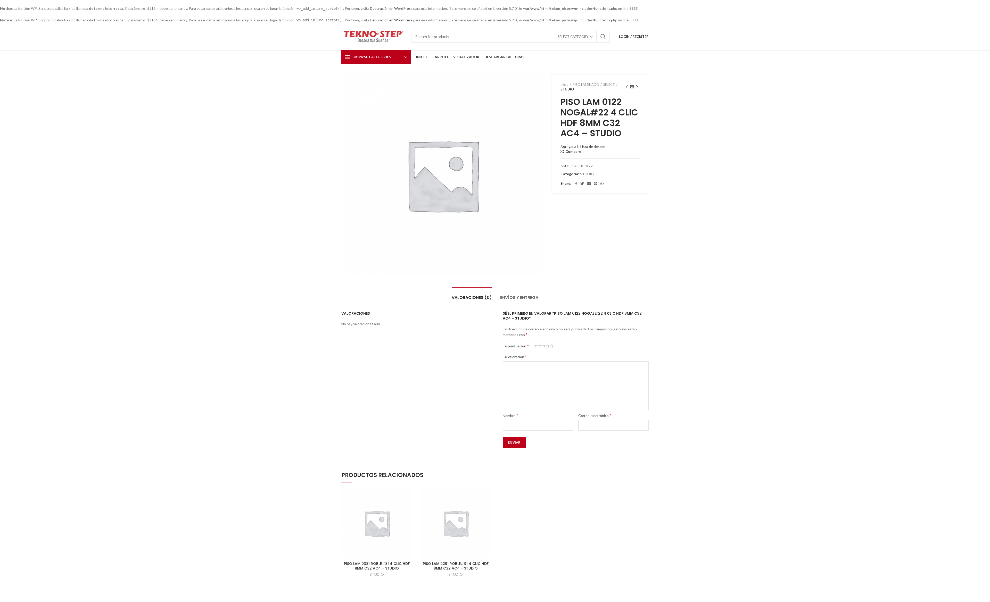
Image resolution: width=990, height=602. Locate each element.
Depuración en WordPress (391, 8)
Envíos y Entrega (519, 297)
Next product (637, 86)
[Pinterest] (595, 183)
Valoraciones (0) (472, 297)
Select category (573, 37)
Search (603, 37)
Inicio (564, 84)
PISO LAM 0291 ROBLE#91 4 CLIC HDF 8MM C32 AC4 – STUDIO (456, 566)
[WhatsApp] (602, 183)
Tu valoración (515, 356)
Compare (573, 151)
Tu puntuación (516, 345)
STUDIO (567, 89)
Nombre (510, 415)
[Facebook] (576, 183)
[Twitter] (582, 183)
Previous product (626, 86)
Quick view (408, 496)
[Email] (588, 183)
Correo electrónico (594, 415)
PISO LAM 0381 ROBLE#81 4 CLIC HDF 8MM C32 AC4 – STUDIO (377, 566)
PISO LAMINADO (586, 84)
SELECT (609, 84)
